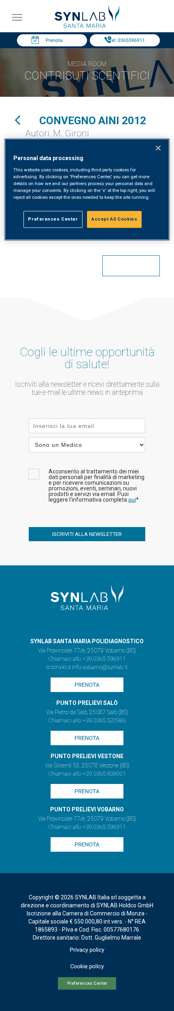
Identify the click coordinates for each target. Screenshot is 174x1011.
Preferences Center (87, 983)
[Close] (158, 148)
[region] (87, 189)
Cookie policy (87, 966)
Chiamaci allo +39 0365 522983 (86, 720)
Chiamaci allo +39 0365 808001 (86, 774)
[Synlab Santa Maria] (87, 25)
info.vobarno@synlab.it (100, 667)
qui (132, 500)
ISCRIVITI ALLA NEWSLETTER (87, 534)
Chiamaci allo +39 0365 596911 (86, 659)
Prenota (54, 40)
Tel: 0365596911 (127, 40)
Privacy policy (87, 950)
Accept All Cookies (114, 219)
